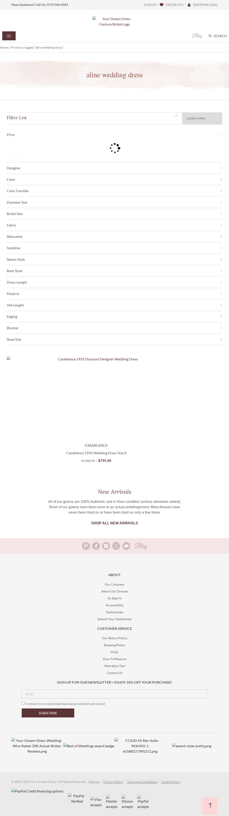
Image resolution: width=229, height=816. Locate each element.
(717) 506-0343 (57, 4)
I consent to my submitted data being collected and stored (65, 704)
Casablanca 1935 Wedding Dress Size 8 (96, 453)
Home (4, 47)
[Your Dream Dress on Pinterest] (86, 546)
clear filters (196, 118)
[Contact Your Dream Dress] (126, 546)
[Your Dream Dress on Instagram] (106, 546)
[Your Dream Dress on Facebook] (96, 546)
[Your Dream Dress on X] (116, 546)
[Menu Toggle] (9, 35)
